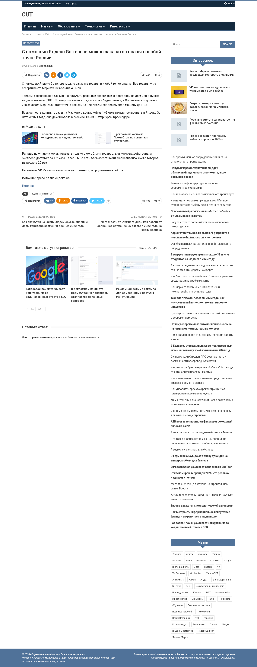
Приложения (204, 611)
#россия (176, 560)
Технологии (93, 26)
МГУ (208, 592)
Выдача (176, 586)
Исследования (180, 592)
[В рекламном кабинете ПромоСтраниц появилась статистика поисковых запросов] (103, 138)
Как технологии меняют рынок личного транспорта (202, 194)
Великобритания (222, 579)
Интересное (118, 26)
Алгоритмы (178, 579)
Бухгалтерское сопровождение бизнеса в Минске (202, 432)
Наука (45, 26)
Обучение (177, 605)
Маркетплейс (222, 592)
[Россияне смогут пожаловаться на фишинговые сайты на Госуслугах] (179, 124)
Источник (28, 186)
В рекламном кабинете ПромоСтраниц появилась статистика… (131, 137)
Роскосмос (199, 624)
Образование (67, 26)
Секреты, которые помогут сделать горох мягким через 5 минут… (209, 107)
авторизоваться (89, 337)
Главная (30, 26)
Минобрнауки (179, 599)
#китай (189, 554)
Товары (213, 624)
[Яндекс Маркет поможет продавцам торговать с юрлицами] (179, 76)
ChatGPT (214, 560)
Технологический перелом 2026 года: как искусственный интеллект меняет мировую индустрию (199, 302)
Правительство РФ (182, 611)
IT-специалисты (180, 567)
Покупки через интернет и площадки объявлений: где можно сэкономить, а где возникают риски (198, 172)
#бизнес (176, 554)
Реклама (208, 618)
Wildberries (195, 573)
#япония (201, 560)
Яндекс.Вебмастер (182, 631)
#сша (189, 560)
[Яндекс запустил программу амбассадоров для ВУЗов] (179, 140)
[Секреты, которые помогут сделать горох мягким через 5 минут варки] (179, 108)
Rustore (208, 567)
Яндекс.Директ (206, 631)
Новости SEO (31, 43)
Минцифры (197, 599)
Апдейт (204, 579)
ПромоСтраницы (181, 618)
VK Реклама (178, 573)
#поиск (216, 554)
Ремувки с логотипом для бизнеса (192, 449)
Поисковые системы (199, 605)
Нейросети (224, 599)
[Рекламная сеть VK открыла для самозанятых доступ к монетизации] (137, 270)
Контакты (71, 3)
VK (218, 567)
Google (227, 560)
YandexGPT (212, 573)
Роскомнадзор (180, 624)
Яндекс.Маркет (180, 637)
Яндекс (34, 194)
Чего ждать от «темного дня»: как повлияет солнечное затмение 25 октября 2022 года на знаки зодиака (129, 226)
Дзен (188, 586)
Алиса (192, 579)
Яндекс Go (47, 194)
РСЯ (197, 618)
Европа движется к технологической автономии (202, 505)
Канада (197, 592)
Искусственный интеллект (210, 586)
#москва (203, 554)
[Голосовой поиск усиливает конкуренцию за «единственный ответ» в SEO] (30, 138)
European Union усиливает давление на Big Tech (201, 466)
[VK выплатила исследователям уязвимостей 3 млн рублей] (179, 92)
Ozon (196, 567)
